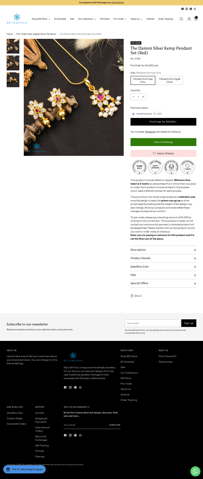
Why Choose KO (167, 356)
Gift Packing (42, 445)
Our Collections (129, 372)
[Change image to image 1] (13, 46)
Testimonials (165, 361)
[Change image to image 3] (13, 79)
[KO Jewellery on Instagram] (186, 8)
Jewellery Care (15, 412)
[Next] (143, 2)
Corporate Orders (16, 423)
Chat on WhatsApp (163, 142)
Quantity (135, 90)
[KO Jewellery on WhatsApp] (194, 8)
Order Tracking (129, 399)
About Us (126, 389)
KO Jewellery (28, 464)
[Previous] (59, 2)
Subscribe (115, 425)
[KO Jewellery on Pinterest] (190, 8)
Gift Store (126, 378)
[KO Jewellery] (17, 19)
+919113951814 (117, 2)
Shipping (150, 131)
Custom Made (14, 418)
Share (138, 295)
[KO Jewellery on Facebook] (182, 8)
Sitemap (39, 456)
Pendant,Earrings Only (143, 80)
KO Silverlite (127, 361)
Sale (123, 367)
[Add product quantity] (143, 97)
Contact (39, 412)
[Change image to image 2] (13, 62)
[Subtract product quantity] (133, 97)
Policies (39, 450)
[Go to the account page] (188, 19)
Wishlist (125, 394)
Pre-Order (126, 383)
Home (10, 34)
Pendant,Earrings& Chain (169, 80)
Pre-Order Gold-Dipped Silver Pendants (36, 34)
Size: (146, 72)
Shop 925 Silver (129, 356)
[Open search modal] (181, 19)
